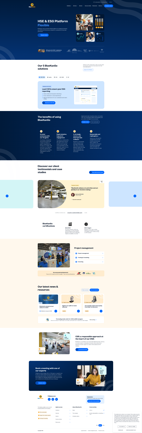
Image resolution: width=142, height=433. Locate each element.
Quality (50, 77)
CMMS (62, 77)
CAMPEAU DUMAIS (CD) (60, 212)
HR (68, 77)
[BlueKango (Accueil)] (32, 5)
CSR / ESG (43, 77)
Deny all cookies (132, 426)
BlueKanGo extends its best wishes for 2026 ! (47, 307)
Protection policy (101, 430)
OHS (56, 77)
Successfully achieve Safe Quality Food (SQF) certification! (93, 306)
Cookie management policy (92, 430)
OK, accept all (122, 426)
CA (103, 425)
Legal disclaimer (84, 430)
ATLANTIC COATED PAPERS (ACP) (74, 212)
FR (97, 425)
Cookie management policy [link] (131, 430)
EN (100, 425)
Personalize (120, 430)
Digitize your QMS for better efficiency (69, 306)
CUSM (85, 212)
